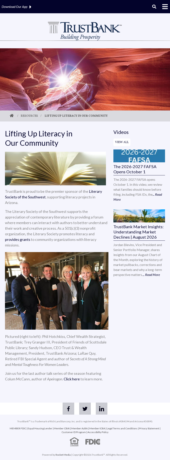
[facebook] (68, 409)
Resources (29, 116)
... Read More (151, 275)
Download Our (14, 6)
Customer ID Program (74, 432)
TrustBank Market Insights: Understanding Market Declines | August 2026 (138, 231)
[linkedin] (101, 409)
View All (122, 142)
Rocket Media (63, 454)
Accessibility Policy (97, 432)
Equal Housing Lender (40, 428)
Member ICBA (97, 428)
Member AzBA (79, 428)
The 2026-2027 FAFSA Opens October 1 (135, 169)
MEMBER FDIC (18, 428)
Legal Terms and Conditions (122, 428)
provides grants (17, 239)
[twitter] (85, 409)
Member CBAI (62, 428)
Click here (72, 379)
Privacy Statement (149, 428)
